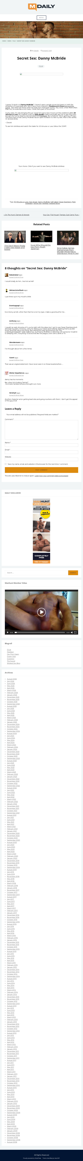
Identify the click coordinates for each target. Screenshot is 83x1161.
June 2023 (11, 765)
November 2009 (13, 1108)
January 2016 (12, 940)
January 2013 (12, 1022)
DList (9, 650)
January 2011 (12, 1076)
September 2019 (13, 867)
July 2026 (10, 681)
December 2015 (13, 942)
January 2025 (12, 722)
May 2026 (10, 686)
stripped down (54, 203)
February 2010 (12, 1101)
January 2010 (12, 1104)
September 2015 (13, 949)
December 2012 (13, 1024)
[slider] (40, 632)
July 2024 (10, 736)
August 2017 (12, 897)
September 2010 (13, 1085)
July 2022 (10, 790)
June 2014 (11, 983)
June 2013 (11, 1010)
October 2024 (12, 729)
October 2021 (12, 811)
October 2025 (12, 702)
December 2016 (13, 915)
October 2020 (12, 838)
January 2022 (12, 804)
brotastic (43, 116)
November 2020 (13, 836)
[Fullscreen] (75, 632)
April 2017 (10, 906)
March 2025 (11, 718)
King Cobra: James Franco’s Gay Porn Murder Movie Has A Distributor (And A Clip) (68, 250)
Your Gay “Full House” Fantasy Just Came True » (61, 215)
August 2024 (12, 734)
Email (7, 449)
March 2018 (11, 883)
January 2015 (12, 967)
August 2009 (12, 1115)
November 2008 (13, 1135)
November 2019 (13, 863)
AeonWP (57, 1158)
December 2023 (13, 752)
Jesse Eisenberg (65, 202)
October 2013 (12, 1001)
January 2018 (12, 888)
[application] (41, 612)
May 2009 (11, 1122)
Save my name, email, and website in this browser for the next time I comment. (38, 464)
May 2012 (10, 1040)
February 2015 (12, 965)
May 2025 (10, 713)
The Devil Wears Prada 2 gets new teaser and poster (14, 247)
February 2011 (12, 1074)
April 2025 (10, 715)
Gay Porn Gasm (13, 654)
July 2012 (10, 1035)
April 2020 (11, 852)
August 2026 (12, 679)
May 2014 (10, 986)
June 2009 (11, 1119)
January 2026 (12, 695)
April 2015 (10, 961)
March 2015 (11, 963)
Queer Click (11, 657)
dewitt (36, 50)
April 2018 (10, 881)
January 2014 (12, 995)
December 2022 (13, 779)
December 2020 (13, 833)
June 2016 (11, 929)
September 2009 (13, 1113)
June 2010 (11, 1092)
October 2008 (12, 1138)
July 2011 (10, 1063)
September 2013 (13, 1004)
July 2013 (10, 1008)
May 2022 (10, 795)
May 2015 (10, 958)
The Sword (11, 661)
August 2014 (12, 979)
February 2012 (12, 1047)
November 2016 (13, 917)
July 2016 (10, 926)
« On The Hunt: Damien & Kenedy (16, 215)
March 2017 (11, 908)
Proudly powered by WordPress (32, 1158)
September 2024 (13, 731)
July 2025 (10, 709)
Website (8, 457)
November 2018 (13, 877)
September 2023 (13, 758)
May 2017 (10, 904)
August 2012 (11, 1033)
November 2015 (13, 945)
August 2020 (12, 842)
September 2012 (13, 1031)
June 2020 (11, 847)
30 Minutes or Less (21, 202)
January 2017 (12, 913)
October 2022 (12, 783)
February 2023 (12, 774)
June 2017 (11, 902)
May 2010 (10, 1094)
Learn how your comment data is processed (51, 476)
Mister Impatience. (17, 373)
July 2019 (10, 872)
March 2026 (11, 690)
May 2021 (10, 822)
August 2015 (11, 951)
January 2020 (12, 858)
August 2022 (12, 788)
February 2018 (12, 886)
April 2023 (10, 770)
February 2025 (12, 720)
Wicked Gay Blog (13, 663)
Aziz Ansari (33, 202)
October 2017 (12, 892)
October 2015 (12, 947)
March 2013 (11, 1017)
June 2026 (11, 684)
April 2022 (10, 797)
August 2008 (12, 1142)
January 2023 (12, 777)
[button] (41, 612)
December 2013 (13, 997)
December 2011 (13, 1051)
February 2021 (12, 829)
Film (41, 66)
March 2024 (11, 745)
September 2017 (13, 895)
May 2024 (10, 740)
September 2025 (13, 704)
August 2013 (11, 1006)
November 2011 (13, 1054)
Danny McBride (44, 202)
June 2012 (11, 1038)
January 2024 (12, 749)
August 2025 (12, 706)
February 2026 (12, 693)
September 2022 (13, 786)
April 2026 (10, 688)
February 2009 (12, 1129)
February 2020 (12, 856)
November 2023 (13, 754)
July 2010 (10, 1090)
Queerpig (10, 659)
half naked (54, 202)
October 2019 (12, 865)
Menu (41, 18)
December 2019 (13, 861)
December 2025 (13, 697)
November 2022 (13, 781)
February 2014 (12, 992)
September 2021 (13, 813)
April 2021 (10, 824)
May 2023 (10, 768)
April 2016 (10, 933)
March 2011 (11, 1072)
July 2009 (10, 1117)
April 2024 (10, 743)
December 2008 (13, 1133)
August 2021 (11, 815)
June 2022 (11, 793)
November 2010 (13, 1081)
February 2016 (12, 938)
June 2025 (11, 711)
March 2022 (11, 799)
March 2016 (11, 936)
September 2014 (13, 976)
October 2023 (12, 756)
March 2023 (11, 772)
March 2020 (11, 854)
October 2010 (12, 1083)
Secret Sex (38, 203)
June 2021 (11, 820)
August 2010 (12, 1088)
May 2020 (11, 849)
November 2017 (13, 890)
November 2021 (13, 808)
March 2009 (11, 1126)
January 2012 (12, 1049)
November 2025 (13, 699)
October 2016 (12, 920)
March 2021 (11, 827)
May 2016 (10, 931)
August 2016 (11, 924)
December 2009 (13, 1106)
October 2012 (12, 1029)
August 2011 (11, 1060)
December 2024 (13, 724)
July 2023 (10, 763)
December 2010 (13, 1079)
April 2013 (10, 1015)
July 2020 (10, 845)
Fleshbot (10, 652)
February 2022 (12, 802)
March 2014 (11, 990)
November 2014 (13, 972)
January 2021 (12, 831)
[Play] (8, 632)
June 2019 (11, 874)
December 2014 (13, 970)
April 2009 (11, 1124)
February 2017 (12, 911)
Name (8, 442)
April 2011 (10, 1070)
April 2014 (10, 988)
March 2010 (11, 1099)
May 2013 (10, 1013)
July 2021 (10, 818)
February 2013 (12, 1020)
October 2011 (12, 1056)
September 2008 (13, 1140)
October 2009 (12, 1110)
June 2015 (10, 956)
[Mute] (72, 632)
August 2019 (12, 870)
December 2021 (13, 806)
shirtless (45, 203)
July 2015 (10, 954)
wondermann (15, 342)
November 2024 (13, 727)
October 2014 (12, 974)
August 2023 (12, 761)
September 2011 (13, 1058)
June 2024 (11, 738)
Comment (9, 419)
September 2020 (13, 840)
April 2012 (10, 1042)
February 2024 (12, 747)
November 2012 (13, 1026)
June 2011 (10, 1065)
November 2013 (13, 999)
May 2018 (10, 879)
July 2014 (10, 981)
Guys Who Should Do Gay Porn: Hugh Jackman (41, 247)
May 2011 (10, 1067)
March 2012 (11, 1045)
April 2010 (10, 1097)
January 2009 (12, 1131)
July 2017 (10, 899)
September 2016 (13, 922)
